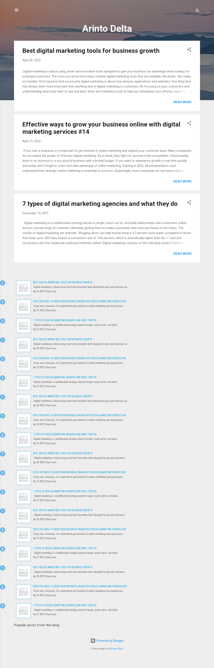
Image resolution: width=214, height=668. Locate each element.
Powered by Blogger (110, 641)
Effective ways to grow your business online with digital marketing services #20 (80, 586)
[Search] (197, 11)
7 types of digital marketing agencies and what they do (100, 203)
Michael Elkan (116, 648)
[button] (189, 50)
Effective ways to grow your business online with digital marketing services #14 (79, 301)
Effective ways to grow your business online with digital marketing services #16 (79, 415)
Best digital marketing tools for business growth (91, 50)
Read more (182, 102)
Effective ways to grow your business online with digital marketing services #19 (79, 529)
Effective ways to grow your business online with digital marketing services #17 (79, 472)
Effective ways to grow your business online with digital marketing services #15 (79, 358)
